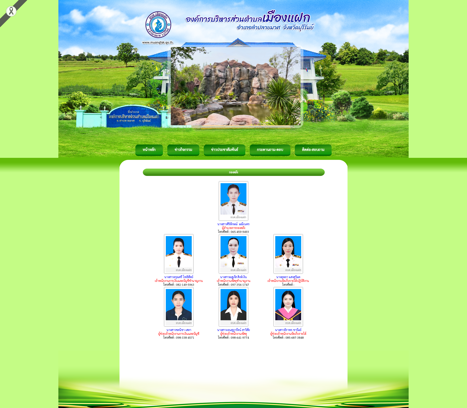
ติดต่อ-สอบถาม (313, 149)
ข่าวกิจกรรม (183, 149)
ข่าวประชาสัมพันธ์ (224, 149)
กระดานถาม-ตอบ (270, 149)
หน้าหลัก (149, 149)
